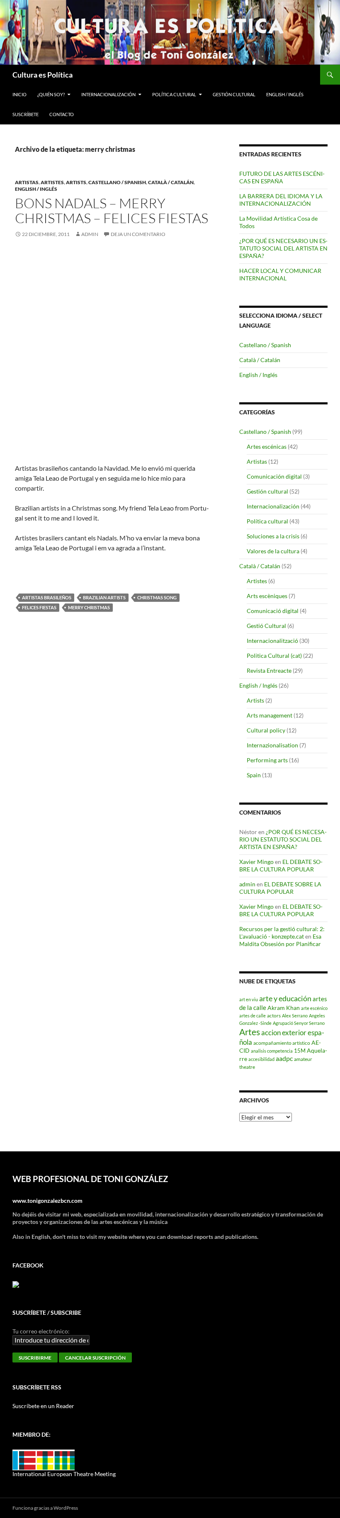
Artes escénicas (267, 446)
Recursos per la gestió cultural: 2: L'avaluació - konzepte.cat (282, 932)
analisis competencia (272, 1050)
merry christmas (89, 607)
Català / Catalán (171, 182)
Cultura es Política (42, 74)
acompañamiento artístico (281, 1043)
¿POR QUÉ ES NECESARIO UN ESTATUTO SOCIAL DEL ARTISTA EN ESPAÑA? (283, 248)
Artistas (27, 182)
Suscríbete (25, 114)
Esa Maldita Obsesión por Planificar (280, 940)
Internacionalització (272, 640)
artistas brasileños (46, 597)
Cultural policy (266, 730)
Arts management (269, 715)
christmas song (157, 597)
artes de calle (252, 1015)
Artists (76, 182)
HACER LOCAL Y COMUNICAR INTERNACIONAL (280, 274)
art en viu (248, 999)
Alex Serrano (295, 1015)
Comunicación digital (274, 476)
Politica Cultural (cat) (274, 655)
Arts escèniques (267, 595)
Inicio (19, 94)
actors (274, 1015)
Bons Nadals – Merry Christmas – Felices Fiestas (111, 210)
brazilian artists (104, 597)
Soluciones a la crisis (273, 536)
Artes (249, 1032)
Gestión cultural (234, 94)
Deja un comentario (138, 234)
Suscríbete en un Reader (43, 1405)
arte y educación (285, 998)
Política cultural (174, 94)
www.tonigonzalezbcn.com (47, 1200)
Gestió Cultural (266, 625)
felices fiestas (39, 607)
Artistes (52, 182)
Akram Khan (283, 1007)
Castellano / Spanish (117, 182)
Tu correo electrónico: (41, 1331)
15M (300, 1050)
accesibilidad (261, 1059)
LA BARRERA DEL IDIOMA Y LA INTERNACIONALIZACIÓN (281, 199)
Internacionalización (108, 94)
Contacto (61, 114)
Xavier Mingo (256, 861)
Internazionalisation (272, 745)
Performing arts (267, 760)
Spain (254, 774)
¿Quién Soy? (51, 94)
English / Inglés (285, 94)
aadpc (284, 1058)
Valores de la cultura (273, 551)
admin (89, 234)
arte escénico (314, 1008)
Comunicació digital (273, 610)
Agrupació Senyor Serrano (299, 1023)
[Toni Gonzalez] (15, 1283)
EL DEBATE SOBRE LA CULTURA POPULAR (281, 865)
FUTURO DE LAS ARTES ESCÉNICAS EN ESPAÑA (282, 177)
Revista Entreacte (269, 670)
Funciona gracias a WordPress (45, 1508)
